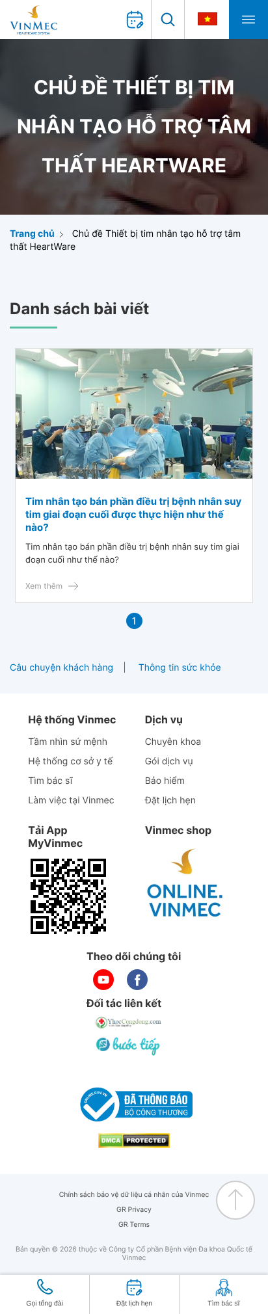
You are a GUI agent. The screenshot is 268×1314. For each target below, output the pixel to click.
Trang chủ (32, 233)
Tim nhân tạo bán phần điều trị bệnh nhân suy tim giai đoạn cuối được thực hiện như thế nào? (133, 514)
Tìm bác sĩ (50, 780)
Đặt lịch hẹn (170, 800)
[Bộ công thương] (134, 1104)
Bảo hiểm (165, 780)
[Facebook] (137, 979)
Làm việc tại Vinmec (71, 800)
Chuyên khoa (173, 741)
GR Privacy (134, 1209)
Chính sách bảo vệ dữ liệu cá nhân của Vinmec (134, 1194)
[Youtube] (103, 979)
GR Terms (134, 1224)
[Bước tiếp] (129, 1046)
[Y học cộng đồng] (129, 1022)
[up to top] (235, 1200)
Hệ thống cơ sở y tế (70, 761)
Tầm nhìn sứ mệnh (67, 741)
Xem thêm (43, 586)
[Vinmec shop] (185, 883)
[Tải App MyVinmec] (68, 896)
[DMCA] (134, 1140)
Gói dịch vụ (169, 761)
